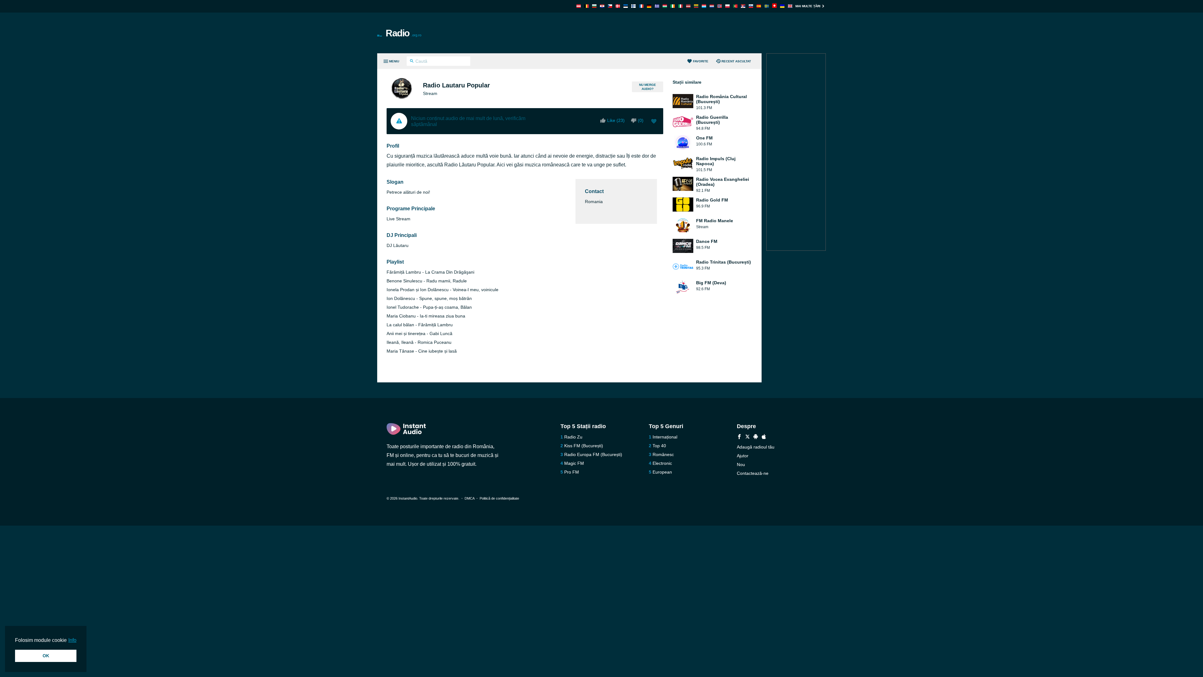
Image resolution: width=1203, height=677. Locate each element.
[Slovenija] (751, 6)
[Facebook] (739, 437)
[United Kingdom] (790, 6)
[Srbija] (743, 6)
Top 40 (659, 445)
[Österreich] (578, 6)
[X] (747, 437)
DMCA (469, 498)
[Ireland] (672, 6)
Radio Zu (573, 436)
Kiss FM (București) (583, 445)
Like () (616, 120)
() (640, 120)
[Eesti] (625, 6)
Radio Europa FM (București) (593, 454)
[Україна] (782, 6)
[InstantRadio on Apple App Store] (763, 437)
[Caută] (411, 62)
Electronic (662, 463)
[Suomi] (633, 6)
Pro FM (571, 472)
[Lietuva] (696, 6)
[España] (759, 6)
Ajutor (742, 455)
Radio (403, 33)
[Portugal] (735, 6)
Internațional (665, 436)
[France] (641, 6)
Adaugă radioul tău (755, 446)
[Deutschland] (649, 6)
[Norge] (719, 6)
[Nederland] (712, 6)
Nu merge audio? (647, 87)
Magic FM (574, 463)
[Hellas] (657, 6)
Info (72, 640)
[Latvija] (688, 6)
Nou (741, 464)
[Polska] (727, 6)
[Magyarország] (665, 6)
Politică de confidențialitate (499, 498)
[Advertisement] (672, 33)
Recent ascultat (736, 61)
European (662, 472)
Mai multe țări (807, 6)
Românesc (663, 454)
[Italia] (680, 6)
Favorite (700, 61)
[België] (586, 6)
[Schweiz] (774, 6)
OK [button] (46, 655)
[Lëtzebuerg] (704, 6)
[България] (594, 6)
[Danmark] (618, 6)
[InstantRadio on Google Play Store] (755, 437)
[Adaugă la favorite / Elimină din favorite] (653, 122)
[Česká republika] (610, 6)
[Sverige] (766, 6)
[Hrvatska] (602, 6)
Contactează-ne (752, 473)
